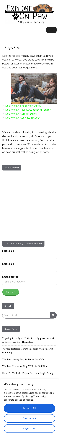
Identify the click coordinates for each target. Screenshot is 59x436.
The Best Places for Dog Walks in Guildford (25, 366)
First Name (8, 251)
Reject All (29, 428)
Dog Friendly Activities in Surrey (22, 117)
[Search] (53, 315)
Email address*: (10, 277)
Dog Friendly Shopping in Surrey (23, 105)
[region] (29, 407)
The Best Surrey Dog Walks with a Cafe (23, 359)
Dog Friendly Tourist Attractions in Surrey (28, 109)
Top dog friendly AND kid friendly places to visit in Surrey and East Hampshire (28, 340)
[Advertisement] (29, 203)
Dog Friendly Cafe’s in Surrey (21, 113)
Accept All (29, 408)
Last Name (8, 264)
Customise (29, 418)
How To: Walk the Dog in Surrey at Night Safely (27, 373)
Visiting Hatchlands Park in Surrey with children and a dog (27, 351)
